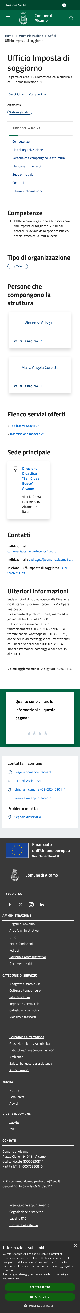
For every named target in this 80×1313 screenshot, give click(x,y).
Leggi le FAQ (18, 1218)
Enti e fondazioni (21, 943)
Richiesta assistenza (23, 1224)
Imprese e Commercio (24, 1003)
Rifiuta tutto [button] (40, 1297)
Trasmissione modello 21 (27, 433)
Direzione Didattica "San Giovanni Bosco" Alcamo (33, 478)
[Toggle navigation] (8, 17)
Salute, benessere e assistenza (30, 1063)
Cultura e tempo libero (25, 990)
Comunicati (17, 1096)
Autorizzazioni (19, 1069)
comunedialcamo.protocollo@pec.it (31, 551)
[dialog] (40, 1277)
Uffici (52, 35)
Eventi (13, 1128)
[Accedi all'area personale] (64, 5)
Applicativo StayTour (24, 425)
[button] (40, 1305)
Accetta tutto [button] (40, 1287)
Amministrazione (31, 35)
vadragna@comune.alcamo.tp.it (51, 559)
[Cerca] (71, 18)
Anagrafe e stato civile (25, 983)
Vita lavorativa (19, 997)
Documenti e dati (21, 963)
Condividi (15, 94)
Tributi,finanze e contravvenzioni (32, 1050)
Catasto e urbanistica (24, 1010)
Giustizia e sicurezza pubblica (29, 1043)
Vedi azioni (35, 94)
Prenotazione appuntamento (29, 1205)
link (17, 1278)
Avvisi (13, 1103)
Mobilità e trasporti (22, 1016)
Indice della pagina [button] (26, 128)
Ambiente (16, 1056)
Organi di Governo (22, 923)
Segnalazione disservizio (26, 1211)
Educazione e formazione (26, 1036)
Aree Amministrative (24, 930)
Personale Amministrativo (27, 956)
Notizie (14, 1090)
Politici (14, 950)
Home (9, 35)
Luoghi (14, 1122)
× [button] (75, 1245)
